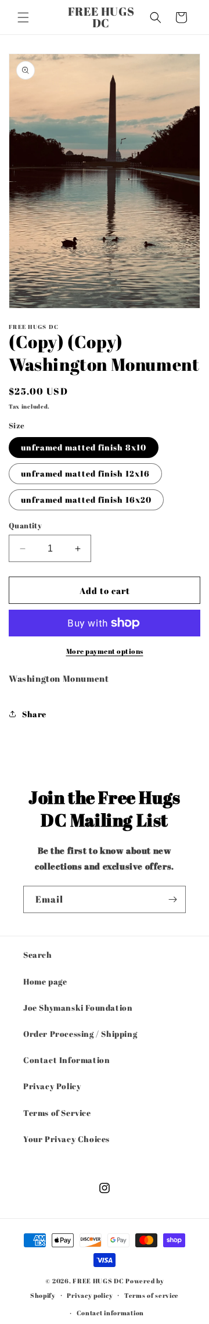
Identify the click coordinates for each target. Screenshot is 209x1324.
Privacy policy (90, 1295)
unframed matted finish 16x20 (86, 499)
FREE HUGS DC (98, 1280)
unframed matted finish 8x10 (83, 447)
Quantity (25, 525)
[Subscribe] (172, 899)
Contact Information (66, 1059)
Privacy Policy (52, 1086)
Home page (45, 981)
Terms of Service (57, 1112)
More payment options (104, 651)
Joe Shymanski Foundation (77, 1007)
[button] (23, 17)
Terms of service (151, 1295)
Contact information (110, 1312)
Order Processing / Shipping (80, 1033)
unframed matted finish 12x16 (85, 473)
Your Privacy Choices (66, 1138)
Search (37, 954)
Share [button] (34, 714)
